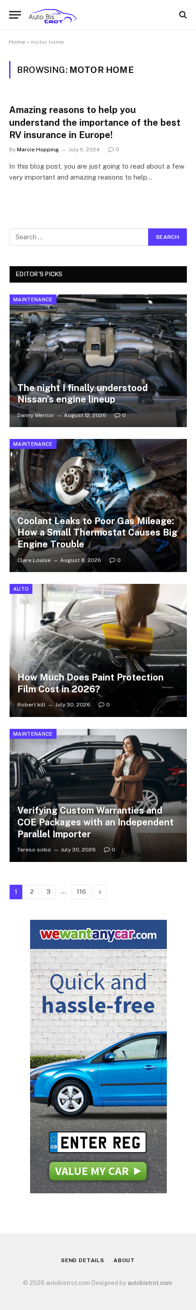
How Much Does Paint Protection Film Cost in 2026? (90, 683)
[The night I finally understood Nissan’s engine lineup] (98, 361)
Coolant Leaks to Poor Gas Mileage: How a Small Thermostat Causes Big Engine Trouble (97, 533)
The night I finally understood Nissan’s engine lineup (82, 393)
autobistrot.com (150, 1282)
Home (17, 42)
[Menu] (15, 15)
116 (81, 891)
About (124, 1260)
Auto (21, 589)
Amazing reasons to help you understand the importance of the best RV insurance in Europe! (95, 122)
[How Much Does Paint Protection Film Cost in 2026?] (98, 650)
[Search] (182, 15)
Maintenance (33, 299)
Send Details (82, 1260)
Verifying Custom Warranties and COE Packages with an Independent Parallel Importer (95, 822)
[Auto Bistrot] (52, 15)
